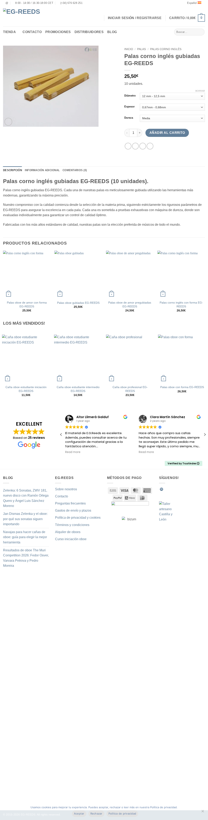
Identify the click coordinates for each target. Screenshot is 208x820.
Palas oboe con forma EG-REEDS (182, 387)
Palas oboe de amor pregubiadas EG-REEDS (129, 304)
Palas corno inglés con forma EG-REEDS (181, 304)
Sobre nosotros (66, 489)
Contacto (32, 32)
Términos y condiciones (72, 525)
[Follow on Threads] (186, 489)
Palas (141, 49)
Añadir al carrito (167, 132)
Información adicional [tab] (42, 170)
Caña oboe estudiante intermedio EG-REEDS (78, 389)
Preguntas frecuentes (70, 503)
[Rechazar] (202, 812)
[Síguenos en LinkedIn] (191, 489)
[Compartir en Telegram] (150, 146)
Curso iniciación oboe (71, 539)
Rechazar (96, 813)
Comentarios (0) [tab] (75, 170)
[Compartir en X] (135, 146)
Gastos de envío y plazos (73, 510)
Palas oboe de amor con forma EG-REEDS (27, 304)
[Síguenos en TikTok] (176, 489)
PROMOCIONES (58, 32)
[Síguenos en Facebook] (166, 489)
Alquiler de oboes (67, 532)
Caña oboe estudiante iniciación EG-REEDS (26, 389)
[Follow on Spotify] (161, 489)
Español (192, 2)
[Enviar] (200, 32)
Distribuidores (89, 32)
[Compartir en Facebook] (128, 146)
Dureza (128, 117)
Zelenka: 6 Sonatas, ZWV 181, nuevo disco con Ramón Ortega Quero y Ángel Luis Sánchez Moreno (26, 498)
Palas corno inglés (165, 49)
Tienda (9, 32)
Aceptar (79, 813)
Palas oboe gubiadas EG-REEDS (78, 302)
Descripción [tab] (12, 170)
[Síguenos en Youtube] (196, 489)
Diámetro (130, 95)
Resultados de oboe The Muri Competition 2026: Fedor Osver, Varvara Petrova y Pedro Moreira (26, 558)
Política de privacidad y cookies (78, 517)
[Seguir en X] (181, 489)
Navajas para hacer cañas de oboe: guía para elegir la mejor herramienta (25, 537)
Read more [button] (72, 452)
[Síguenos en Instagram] (171, 489)
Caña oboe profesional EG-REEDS (130, 389)
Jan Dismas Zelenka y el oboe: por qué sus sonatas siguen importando (25, 519)
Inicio (128, 49)
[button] (187, 18)
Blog (112, 32)
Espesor (129, 106)
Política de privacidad (122, 813)
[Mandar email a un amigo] (142, 146)
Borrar (200, 91)
